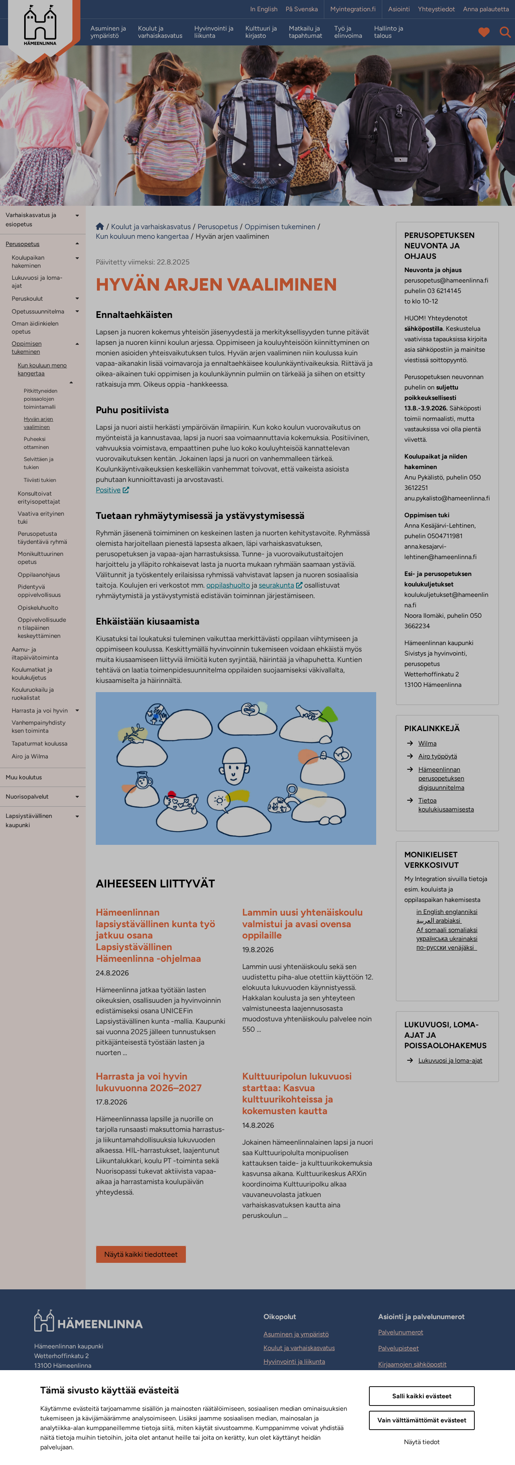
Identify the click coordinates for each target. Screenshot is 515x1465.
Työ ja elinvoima (348, 32)
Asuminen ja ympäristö (108, 32)
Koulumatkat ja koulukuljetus (32, 673)
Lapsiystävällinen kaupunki (29, 820)
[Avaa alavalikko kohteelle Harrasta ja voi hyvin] (77, 710)
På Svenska (302, 9)
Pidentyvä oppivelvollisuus (39, 590)
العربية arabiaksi (439, 920)
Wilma (427, 743)
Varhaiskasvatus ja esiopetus (31, 219)
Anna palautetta (486, 9)
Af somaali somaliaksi (447, 930)
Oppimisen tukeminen (26, 347)
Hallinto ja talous (388, 32)
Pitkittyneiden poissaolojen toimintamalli (41, 398)
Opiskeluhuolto (38, 607)
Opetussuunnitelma (38, 311)
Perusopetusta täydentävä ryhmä (42, 537)
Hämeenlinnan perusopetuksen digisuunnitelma (441, 778)
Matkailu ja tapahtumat (305, 32)
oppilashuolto (228, 585)
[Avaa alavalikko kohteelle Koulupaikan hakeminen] (77, 258)
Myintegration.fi (353, 9)
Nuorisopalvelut (27, 796)
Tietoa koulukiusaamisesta (446, 805)
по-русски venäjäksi (446, 947)
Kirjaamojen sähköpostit (412, 1364)
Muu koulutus (24, 777)
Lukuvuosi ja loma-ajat (37, 281)
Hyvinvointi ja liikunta (213, 32)
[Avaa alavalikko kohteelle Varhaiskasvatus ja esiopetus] (77, 215)
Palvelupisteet (398, 1348)
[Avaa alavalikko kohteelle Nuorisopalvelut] (77, 796)
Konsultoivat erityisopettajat (39, 497)
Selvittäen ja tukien (39, 463)
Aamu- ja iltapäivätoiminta (35, 653)
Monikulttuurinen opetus (40, 558)
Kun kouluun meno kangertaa (42, 369)
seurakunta (276, 585)
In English (264, 9)
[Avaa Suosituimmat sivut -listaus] (484, 32)
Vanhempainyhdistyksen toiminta (39, 726)
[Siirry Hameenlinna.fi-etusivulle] (100, 226)
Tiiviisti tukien (40, 480)
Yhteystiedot (436, 9)
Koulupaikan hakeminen (28, 261)
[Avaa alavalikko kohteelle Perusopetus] (77, 243)
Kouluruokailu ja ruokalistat (33, 693)
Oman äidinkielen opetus (35, 327)
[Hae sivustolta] (505, 32)
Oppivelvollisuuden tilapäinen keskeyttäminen (42, 627)
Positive (108, 490)
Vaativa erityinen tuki (41, 517)
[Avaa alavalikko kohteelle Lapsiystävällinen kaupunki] (77, 815)
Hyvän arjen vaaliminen (38, 423)
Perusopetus (22, 244)
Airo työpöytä (437, 756)
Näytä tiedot (422, 1442)
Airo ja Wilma (30, 756)
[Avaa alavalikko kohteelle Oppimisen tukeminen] (77, 344)
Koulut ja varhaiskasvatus (160, 32)
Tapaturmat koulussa (40, 743)
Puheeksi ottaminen (36, 443)
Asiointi (399, 9)
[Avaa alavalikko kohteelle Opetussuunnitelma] (77, 311)
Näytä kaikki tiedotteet (141, 1254)
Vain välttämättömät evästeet (421, 1420)
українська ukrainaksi (447, 939)
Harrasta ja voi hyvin (40, 710)
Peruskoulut (27, 298)
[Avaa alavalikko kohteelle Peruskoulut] (77, 298)
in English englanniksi (447, 912)
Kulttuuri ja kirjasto (261, 32)
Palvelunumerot (400, 1332)
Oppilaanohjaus (39, 574)
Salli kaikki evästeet (421, 1396)
